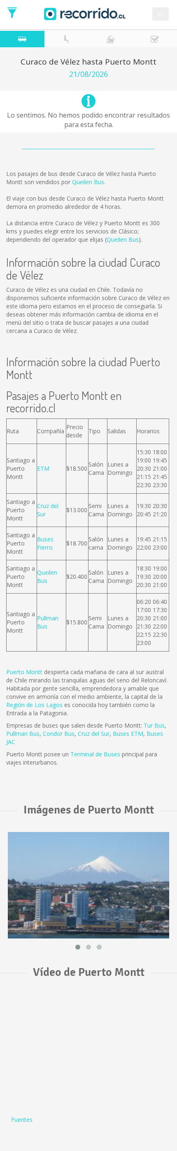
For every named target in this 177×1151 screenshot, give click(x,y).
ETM (43, 468)
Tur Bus (154, 725)
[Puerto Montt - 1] (88, 885)
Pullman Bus (23, 733)
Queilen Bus (88, 182)
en (160, 14)
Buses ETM (128, 733)
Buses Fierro (45, 543)
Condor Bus (59, 733)
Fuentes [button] (22, 1119)
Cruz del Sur (93, 733)
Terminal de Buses (95, 754)
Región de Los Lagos (34, 705)
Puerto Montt (24, 672)
